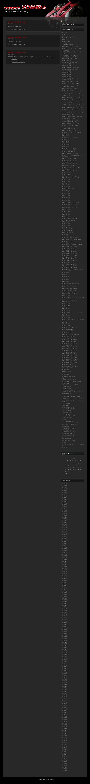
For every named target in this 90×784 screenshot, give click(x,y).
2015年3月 (64, 725)
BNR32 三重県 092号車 (69, 151)
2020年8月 (64, 610)
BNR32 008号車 (65, 134)
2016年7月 (64, 696)
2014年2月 (64, 747)
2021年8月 (64, 589)
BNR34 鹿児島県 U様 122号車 (70, 366)
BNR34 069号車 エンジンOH (69, 301)
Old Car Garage (65, 383)
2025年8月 (64, 504)
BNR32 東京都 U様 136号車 (69, 267)
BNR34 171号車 (65, 278)
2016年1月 (64, 707)
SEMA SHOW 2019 (66, 395)
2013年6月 (64, 762)
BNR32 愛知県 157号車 (68, 262)
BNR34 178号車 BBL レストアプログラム (73, 319)
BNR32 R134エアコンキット (69, 230)
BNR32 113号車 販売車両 (68, 220)
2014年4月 (64, 744)
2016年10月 (65, 691)
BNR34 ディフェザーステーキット (70, 334)
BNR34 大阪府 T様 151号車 (69, 348)
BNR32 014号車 (65, 136)
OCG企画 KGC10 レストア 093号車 (71, 381)
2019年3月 (64, 640)
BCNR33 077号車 (66, 74)
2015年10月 (65, 712)
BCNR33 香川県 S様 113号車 (69, 58)
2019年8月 (64, 631)
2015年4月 (64, 723)
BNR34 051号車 (66, 295)
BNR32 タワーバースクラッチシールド (71, 239)
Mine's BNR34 (65, 374)
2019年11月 (65, 626)
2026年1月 (64, 496)
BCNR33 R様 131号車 (68, 87)
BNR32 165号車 (65, 144)
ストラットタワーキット (67, 412)
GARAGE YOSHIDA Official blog (16, 12)
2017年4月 (64, 681)
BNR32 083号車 (66, 216)
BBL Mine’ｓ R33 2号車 (68, 37)
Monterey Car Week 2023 (18, 29)
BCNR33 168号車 (66, 79)
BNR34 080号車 (66, 307)
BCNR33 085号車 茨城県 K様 (70, 78)
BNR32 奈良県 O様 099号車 (69, 251)
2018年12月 (65, 645)
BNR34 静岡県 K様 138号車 (69, 362)
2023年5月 (64, 552)
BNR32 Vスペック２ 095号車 (69, 237)
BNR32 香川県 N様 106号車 (69, 170)
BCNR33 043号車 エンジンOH (70, 69)
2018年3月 (64, 661)
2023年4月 (64, 554)
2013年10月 (65, 754)
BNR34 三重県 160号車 (68, 336)
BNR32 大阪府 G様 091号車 (69, 162)
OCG (63, 378)
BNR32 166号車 (66, 223)
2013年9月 (64, 756)
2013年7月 (64, 760)
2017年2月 (64, 684)
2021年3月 (64, 598)
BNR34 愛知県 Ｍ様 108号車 (69, 288)
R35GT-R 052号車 (66, 388)
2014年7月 (64, 739)
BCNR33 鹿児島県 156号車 (69, 130)
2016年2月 (64, 705)
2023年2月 (64, 557)
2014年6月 (64, 740)
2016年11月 (65, 689)
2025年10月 (65, 501)
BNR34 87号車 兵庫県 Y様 (69, 327)
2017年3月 (64, 682)
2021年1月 (64, 601)
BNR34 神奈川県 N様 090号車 (70, 283)
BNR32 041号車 (66, 186)
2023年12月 (65, 540)
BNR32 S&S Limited (67, 232)
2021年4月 (64, 596)
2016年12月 (65, 688)
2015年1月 (64, 728)
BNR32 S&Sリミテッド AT (69, 234)
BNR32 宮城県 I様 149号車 (69, 257)
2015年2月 (64, 726)
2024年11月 (65, 520)
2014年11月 (65, 732)
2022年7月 (64, 570)
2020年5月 (64, 615)
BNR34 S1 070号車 (67, 332)
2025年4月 (64, 512)
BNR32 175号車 (66, 227)
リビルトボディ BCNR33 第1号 (70, 423)
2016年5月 (64, 700)
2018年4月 (64, 659)
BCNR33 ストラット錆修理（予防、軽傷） (72, 116)
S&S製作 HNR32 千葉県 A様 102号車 (72, 391)
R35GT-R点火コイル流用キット (69, 390)
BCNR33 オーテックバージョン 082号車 (72, 109)
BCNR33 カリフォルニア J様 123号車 (71, 48)
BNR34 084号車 (66, 309)
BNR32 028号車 (65, 141)
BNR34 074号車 (66, 303)
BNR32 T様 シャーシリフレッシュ (71, 236)
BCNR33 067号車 (66, 72)
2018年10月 (65, 649)
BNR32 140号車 (65, 143)
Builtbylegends (65, 369)
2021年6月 (64, 593)
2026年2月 (64, 494)
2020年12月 (65, 603)
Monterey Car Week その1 (17, 52)
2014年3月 (64, 746)
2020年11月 (65, 605)
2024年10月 (65, 522)
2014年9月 (64, 735)
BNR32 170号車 (65, 146)
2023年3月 (64, 556)
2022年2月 (64, 578)
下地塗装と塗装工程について (68, 435)
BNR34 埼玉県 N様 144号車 (69, 285)
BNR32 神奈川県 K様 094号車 (70, 153)
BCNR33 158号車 (66, 41)
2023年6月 (64, 550)
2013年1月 (64, 770)
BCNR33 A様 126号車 (67, 45)
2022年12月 (65, 561)
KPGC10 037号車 (66, 371)
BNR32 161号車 (66, 222)
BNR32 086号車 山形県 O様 (69, 218)
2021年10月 (65, 585)
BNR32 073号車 (66, 213)
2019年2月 (64, 642)
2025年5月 (64, 510)
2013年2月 (64, 769)
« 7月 (66, 473)
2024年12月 (65, 519)
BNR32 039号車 (66, 183)
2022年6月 (64, 571)
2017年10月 (65, 670)
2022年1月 (64, 580)
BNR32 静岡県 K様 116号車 (69, 169)
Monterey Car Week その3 (17, 22)
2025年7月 (64, 506)
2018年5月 (64, 658)
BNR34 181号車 (66, 325)
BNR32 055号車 (66, 199)
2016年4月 (64, 702)
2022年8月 (64, 568)
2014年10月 (65, 733)
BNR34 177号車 (65, 281)
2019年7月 (64, 633)
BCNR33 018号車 (66, 39)
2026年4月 (64, 490)
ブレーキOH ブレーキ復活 (68, 416)
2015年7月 (64, 718)
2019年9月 (64, 629)
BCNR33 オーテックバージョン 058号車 (72, 97)
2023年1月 (64, 559)
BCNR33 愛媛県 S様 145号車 (70, 120)
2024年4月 (64, 533)
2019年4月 (64, 638)
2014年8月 (64, 737)
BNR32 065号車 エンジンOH (69, 207)
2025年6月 (64, 508)
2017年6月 (64, 677)
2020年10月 (65, 607)
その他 (63, 401)
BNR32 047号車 (66, 193)
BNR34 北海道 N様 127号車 (69, 339)
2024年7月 (64, 527)
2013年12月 (65, 751)
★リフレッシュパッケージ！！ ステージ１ (72, 400)
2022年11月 (65, 563)
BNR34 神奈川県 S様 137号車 (70, 293)
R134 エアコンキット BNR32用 (70, 384)
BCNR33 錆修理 (66, 127)
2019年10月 (65, 628)
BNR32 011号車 (66, 172)
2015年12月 (65, 709)
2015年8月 (64, 716)
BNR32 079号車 (66, 214)
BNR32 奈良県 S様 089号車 (69, 253)
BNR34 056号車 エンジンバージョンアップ (73, 297)
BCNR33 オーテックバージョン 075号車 (72, 104)
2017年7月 (64, 675)
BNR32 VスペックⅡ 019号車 (69, 148)
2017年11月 (65, 668)
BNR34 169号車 (66, 314)
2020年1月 (64, 622)
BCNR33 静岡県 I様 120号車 (70, 128)
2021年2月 (64, 600)
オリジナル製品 (65, 405)
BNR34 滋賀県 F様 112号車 (69, 290)
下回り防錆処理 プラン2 (68, 428)
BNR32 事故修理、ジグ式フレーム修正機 (72, 244)
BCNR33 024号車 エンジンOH (70, 62)
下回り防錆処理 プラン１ (68, 430)
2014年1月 (64, 749)
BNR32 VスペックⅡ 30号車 (69, 150)
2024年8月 (64, 526)
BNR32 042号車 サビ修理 (68, 188)
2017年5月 (64, 679)
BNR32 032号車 (66, 181)
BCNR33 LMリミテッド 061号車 (70, 85)
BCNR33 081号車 (66, 76)
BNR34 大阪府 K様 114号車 (69, 286)
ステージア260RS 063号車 (68, 409)
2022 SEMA (65, 32)
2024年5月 (64, 531)
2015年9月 (64, 714)
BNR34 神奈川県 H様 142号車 (70, 292)
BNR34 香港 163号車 (67, 364)
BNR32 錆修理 (65, 272)
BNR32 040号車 (66, 185)
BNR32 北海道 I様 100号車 (69, 158)
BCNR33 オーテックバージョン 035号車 (72, 93)
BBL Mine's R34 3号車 (67, 36)
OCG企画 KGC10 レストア (69, 379)
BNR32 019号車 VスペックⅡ (69, 176)
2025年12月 (65, 497)
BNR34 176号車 (65, 279)
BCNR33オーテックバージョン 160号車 (71, 132)
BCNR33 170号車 (66, 43)
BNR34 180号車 (66, 324)
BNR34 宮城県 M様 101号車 (69, 350)
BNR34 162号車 (65, 276)
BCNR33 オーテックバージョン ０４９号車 (73, 112)
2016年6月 (64, 698)
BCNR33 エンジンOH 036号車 (70, 88)
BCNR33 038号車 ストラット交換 (70, 67)
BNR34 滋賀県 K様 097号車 (69, 357)
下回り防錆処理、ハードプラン (69, 433)
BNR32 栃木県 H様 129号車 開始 (71, 167)
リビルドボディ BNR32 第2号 (69, 424)
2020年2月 (64, 621)
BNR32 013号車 (66, 174)
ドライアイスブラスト (67, 414)
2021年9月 (64, 587)
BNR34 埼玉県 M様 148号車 (69, 341)
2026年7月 (64, 485)
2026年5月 (64, 489)
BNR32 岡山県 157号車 (68, 259)
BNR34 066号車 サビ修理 (68, 300)
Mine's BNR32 (65, 373)
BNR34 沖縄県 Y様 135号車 (69, 355)
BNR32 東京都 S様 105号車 (69, 266)
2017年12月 (65, 666)
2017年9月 (64, 672)
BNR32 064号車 (66, 206)
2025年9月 (64, 503)
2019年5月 (64, 637)
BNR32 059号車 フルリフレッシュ (71, 202)
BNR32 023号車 (66, 179)
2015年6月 (64, 719)
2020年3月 (64, 619)
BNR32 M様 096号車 (67, 229)
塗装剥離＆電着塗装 (66, 438)
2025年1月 (64, 517)
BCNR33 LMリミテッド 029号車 (70, 83)
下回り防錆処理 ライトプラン (69, 431)
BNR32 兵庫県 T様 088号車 (69, 246)
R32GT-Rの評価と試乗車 (68, 386)
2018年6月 (64, 656)
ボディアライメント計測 (67, 417)
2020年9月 (64, 608)
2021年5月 (64, 594)
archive (63, 34)
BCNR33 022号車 (66, 60)
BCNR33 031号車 (66, 64)
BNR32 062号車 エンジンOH (69, 204)
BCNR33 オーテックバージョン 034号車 (72, 90)
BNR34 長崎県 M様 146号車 (69, 361)
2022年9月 (64, 566)
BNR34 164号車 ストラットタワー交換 (72, 312)
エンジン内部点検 (66, 403)
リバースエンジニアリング (68, 421)
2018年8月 (64, 652)
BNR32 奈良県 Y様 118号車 (69, 255)
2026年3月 (64, 492)
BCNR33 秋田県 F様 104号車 (70, 125)
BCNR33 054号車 (66, 71)
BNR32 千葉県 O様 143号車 (69, 160)
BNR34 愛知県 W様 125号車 (70, 353)
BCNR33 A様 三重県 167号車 (70, 81)
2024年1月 (64, 538)
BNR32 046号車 (66, 192)
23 (65, 469)
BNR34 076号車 (66, 305)
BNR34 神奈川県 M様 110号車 (70, 359)
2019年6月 (64, 635)
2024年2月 (64, 536)
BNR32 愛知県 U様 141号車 (69, 264)
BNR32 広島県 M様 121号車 (69, 163)
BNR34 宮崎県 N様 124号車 (69, 352)
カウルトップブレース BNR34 (69, 407)
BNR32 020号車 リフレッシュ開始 (71, 178)
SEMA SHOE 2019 (66, 393)
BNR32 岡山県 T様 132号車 (69, 260)
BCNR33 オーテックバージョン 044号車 (72, 95)
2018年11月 (65, 647)
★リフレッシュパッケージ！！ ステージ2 (72, 398)
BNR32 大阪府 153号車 (68, 248)
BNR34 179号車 (66, 322)
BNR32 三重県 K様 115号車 (69, 243)
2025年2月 (64, 515)
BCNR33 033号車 (66, 65)
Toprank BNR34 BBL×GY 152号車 (71, 396)
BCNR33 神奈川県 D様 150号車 (70, 121)
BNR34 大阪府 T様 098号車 (69, 346)
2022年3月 (64, 577)
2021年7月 (64, 591)
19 (73, 467)
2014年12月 (65, 730)
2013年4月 (64, 765)
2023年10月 (65, 543)
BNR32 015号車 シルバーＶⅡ (69, 137)
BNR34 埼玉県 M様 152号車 (69, 343)
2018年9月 (64, 651)
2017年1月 (64, 686)
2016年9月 (64, 693)
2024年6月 (64, 529)
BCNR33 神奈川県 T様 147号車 (70, 123)
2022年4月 (64, 575)
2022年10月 (65, 564)
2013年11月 (65, 753)
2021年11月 (65, 584)
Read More (18, 26)
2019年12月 (65, 624)
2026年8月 (64, 483)
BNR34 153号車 (65, 274)
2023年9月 (64, 545)
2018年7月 (64, 654)
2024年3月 (64, 534)
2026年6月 (64, 487)
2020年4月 (64, 617)
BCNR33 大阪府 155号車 (68, 118)
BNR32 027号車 (66, 139)
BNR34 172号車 (66, 316)
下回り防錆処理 (65, 426)
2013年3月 (64, 767)
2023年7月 (64, 548)
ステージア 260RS (66, 410)
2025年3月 (64, 513)
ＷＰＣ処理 (64, 447)
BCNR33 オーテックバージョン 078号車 (72, 107)
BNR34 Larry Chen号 (67, 329)
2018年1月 (64, 665)
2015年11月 (65, 710)
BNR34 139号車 (66, 310)
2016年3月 (64, 703)
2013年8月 (64, 758)
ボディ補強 (64, 419)
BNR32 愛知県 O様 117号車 (69, 165)
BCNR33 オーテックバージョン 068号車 (72, 102)
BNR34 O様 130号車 (67, 331)
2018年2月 (64, 663)
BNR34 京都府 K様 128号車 (69, 338)
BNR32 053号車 (66, 197)
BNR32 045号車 (66, 190)
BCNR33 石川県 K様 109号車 (69, 57)
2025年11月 (65, 499)
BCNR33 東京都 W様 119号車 (70, 55)
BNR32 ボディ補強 (67, 241)
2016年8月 (64, 695)
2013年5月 (64, 763)
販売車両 (64, 442)
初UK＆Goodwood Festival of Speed (70, 437)
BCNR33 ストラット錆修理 (68, 114)
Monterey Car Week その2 (17, 37)
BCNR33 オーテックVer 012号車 (70, 46)
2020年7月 (64, 612)
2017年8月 (64, 673)
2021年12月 (65, 582)
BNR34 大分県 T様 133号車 (69, 345)
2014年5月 (64, 742)
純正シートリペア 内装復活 (68, 440)
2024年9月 (64, 524)
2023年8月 (64, 547)
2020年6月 (64, 614)
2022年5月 (64, 573)
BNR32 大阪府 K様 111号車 (69, 250)
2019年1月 (64, 644)
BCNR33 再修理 (65, 50)
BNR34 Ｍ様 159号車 (67, 368)
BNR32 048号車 (66, 195)
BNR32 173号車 (66, 225)
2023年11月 (65, 541)
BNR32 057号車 (66, 200)
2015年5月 (64, 721)
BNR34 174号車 (66, 317)
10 (68, 465)
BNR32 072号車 (66, 211)
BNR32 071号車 (66, 209)
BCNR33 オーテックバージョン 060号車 (72, 99)
